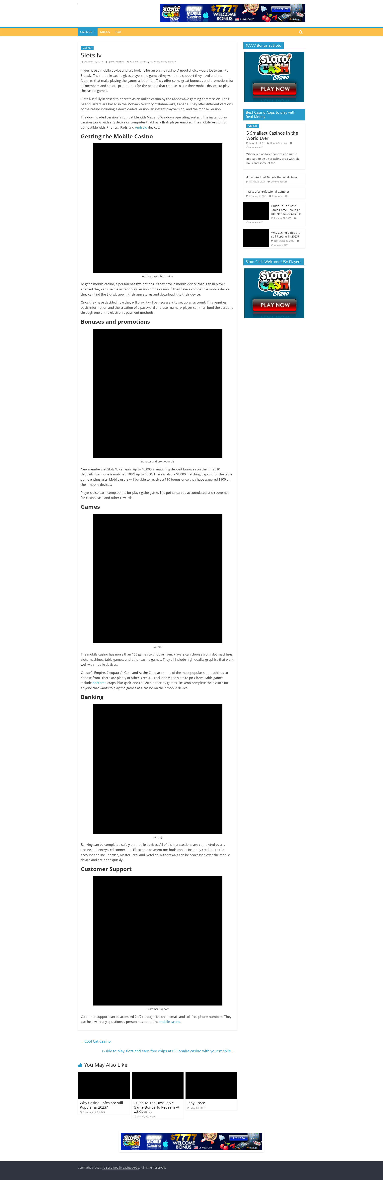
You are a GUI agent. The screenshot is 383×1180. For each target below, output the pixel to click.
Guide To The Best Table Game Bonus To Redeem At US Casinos (156, 1107)
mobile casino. (170, 1021)
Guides (105, 32)
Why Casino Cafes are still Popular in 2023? (101, 1105)
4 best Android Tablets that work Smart (272, 177)
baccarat (99, 683)
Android (141, 127)
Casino (134, 61)
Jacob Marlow (116, 61)
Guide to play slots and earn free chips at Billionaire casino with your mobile (168, 1051)
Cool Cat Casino (95, 1041)
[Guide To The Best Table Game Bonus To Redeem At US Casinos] (158, 1074)
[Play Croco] (211, 1074)
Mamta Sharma (278, 143)
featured (154, 61)
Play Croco (196, 1102)
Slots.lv (172, 61)
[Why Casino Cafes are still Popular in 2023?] (104, 1074)
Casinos (86, 32)
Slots (163, 61)
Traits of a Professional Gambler (267, 191)
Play (118, 32)
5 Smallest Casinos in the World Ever (272, 135)
